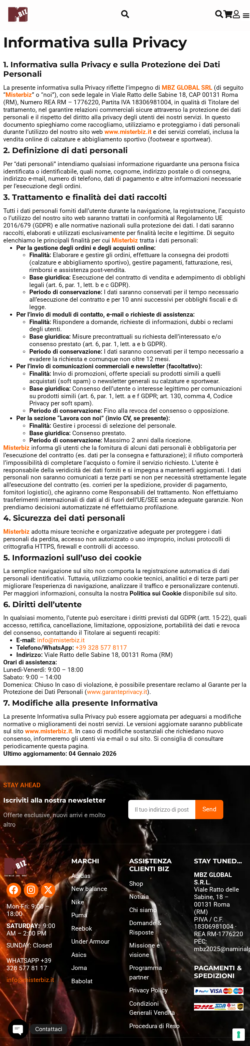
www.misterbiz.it (127, 132)
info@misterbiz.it (61, 640)
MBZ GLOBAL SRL (187, 87)
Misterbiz (19, 94)
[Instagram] (31, 890)
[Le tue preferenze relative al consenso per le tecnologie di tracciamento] (238, 1034)
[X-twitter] (48, 890)
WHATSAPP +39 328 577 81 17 (29, 964)
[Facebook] (14, 890)
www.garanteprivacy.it (117, 692)
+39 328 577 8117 (101, 647)
